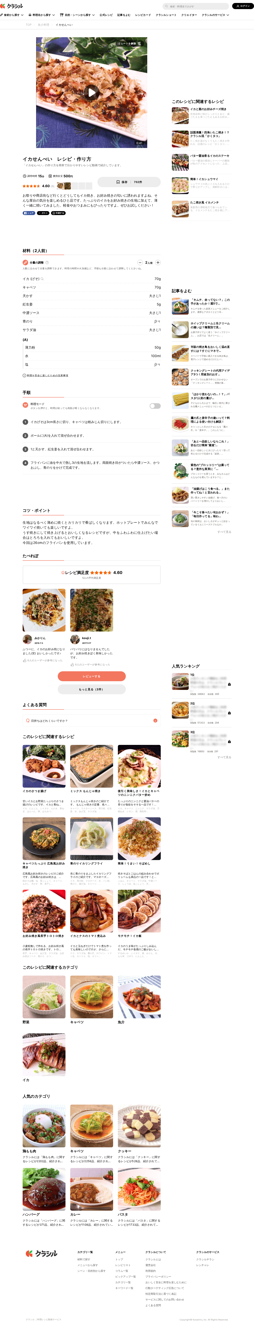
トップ (119, 1259)
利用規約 (150, 1270)
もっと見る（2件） (92, 689)
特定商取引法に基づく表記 (160, 1293)
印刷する (60, 213)
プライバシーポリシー (158, 1276)
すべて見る (224, 532)
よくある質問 (153, 1305)
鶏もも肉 (29, 1151)
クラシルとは (153, 1259)
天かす (28, 296)
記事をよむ (124, 14)
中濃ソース (31, 313)
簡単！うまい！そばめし (134, 863)
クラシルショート (166, 14)
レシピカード (143, 14)
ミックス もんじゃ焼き (85, 791)
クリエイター (189, 14)
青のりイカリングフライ (86, 863)
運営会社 (150, 1265)
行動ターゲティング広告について (164, 1288)
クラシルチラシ (205, 1259)
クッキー (125, 1151)
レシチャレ (202, 1265)
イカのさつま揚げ (34, 791)
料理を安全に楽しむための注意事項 (47, 375)
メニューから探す (87, 1265)
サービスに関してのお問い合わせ (164, 1299)
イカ (26, 1080)
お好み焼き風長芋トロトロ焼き (43, 935)
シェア (30, 213)
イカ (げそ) (31, 279)
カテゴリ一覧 (123, 1282)
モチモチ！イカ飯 (130, 935)
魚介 (121, 1022)
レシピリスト (123, 1265)
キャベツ (29, 287)
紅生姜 (28, 304)
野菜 (26, 1022)
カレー (75, 1214)
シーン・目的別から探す (91, 1270)
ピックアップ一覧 (125, 1276)
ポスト (45, 213)
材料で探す (83, 1259)
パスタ (123, 1214)
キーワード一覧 (124, 1288)
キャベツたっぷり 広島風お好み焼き (44, 865)
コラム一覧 (121, 1270)
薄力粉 (30, 347)
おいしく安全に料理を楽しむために (166, 1282)
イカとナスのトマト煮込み (88, 935)
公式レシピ (106, 14)
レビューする (92, 676)
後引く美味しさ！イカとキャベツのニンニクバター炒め (139, 792)
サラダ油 (29, 330)
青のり (28, 321)
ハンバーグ (31, 1214)
